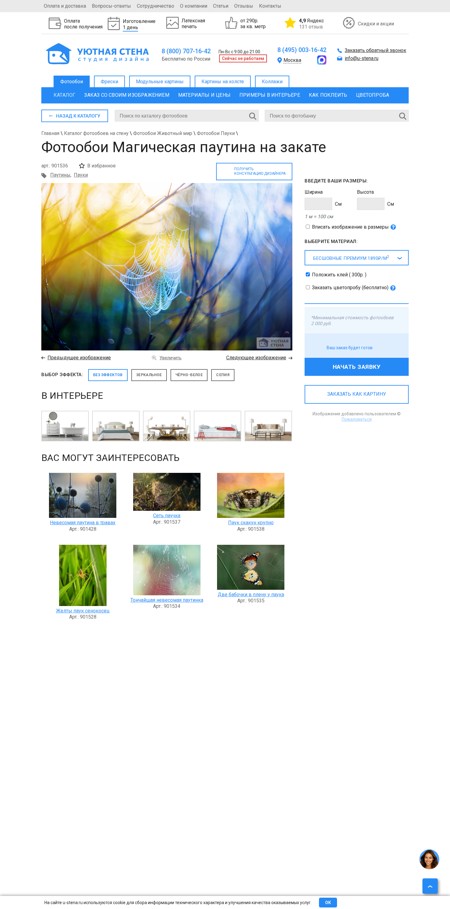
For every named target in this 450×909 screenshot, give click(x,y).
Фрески (109, 81)
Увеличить (170, 358)
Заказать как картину (356, 394)
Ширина (314, 192)
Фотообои (71, 81)
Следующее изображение (256, 358)
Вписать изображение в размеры (350, 227)
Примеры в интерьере (269, 95)
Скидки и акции (376, 24)
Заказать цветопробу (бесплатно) (350, 287)
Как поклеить (328, 95)
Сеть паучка (166, 515)
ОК (328, 902)
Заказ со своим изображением (126, 95)
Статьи (220, 6)
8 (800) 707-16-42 (186, 51)
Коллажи (272, 81)
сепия (223, 375)
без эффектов (108, 375)
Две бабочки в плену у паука (251, 594)
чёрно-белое (189, 375)
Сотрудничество (155, 6)
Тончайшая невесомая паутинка (166, 600)
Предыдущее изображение (79, 358)
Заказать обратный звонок (375, 50)
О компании (193, 6)
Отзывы (243, 6)
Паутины (60, 175)
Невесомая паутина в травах (82, 523)
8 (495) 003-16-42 (301, 50)
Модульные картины (160, 81)
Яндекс (311, 23)
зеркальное (149, 375)
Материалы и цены (204, 95)
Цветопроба (372, 95)
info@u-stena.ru (361, 58)
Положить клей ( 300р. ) (339, 275)
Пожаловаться (357, 419)
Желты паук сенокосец (83, 611)
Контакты (270, 6)
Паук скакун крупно (251, 523)
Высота (365, 192)
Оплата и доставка (65, 6)
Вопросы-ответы (111, 6)
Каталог (64, 95)
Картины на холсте (222, 81)
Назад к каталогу (78, 116)
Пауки (81, 175)
